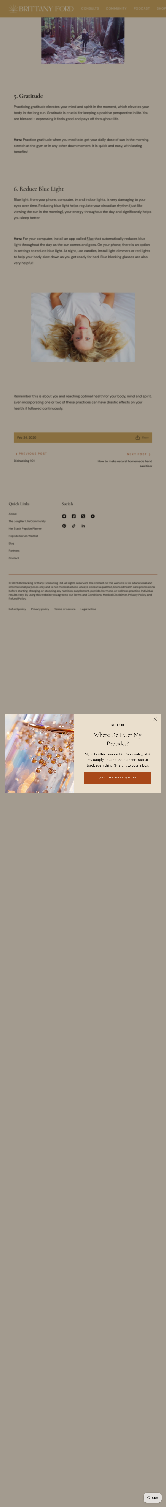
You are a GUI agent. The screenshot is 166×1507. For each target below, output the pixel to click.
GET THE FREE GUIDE (118, 777)
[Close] (155, 719)
